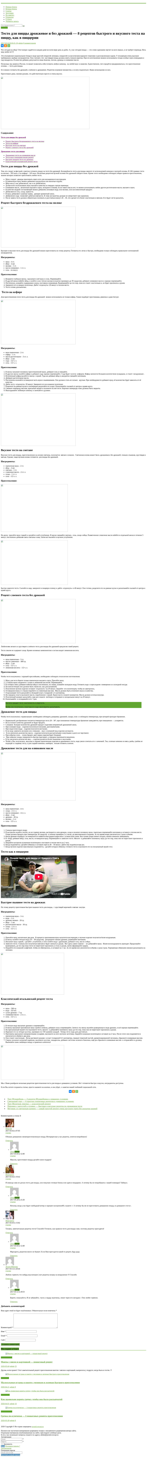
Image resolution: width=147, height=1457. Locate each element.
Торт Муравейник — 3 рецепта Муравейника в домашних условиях (37, 1099)
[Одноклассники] (5, 45)
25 (16, 1366)
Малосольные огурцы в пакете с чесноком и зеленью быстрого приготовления (40, 1382)
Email (4, 1336)
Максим (9, 1129)
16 (16, 1404)
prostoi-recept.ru (38, 1427)
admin (20, 43)
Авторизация (6, 1448)
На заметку (10, 15)
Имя (3, 1331)
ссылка (8, 1133)
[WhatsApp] (8, 45)
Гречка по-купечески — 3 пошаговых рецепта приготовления (32, 1416)
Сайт (3, 1340)
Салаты (8, 11)
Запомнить (8, 1444)
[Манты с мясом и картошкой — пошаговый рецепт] (27, 1354)
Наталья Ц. (10, 1175)
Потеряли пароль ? (12, 1446)
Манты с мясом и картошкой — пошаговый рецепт (26, 1362)
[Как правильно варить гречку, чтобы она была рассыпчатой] (30, 1391)
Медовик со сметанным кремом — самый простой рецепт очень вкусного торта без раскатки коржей (52, 1108)
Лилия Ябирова (12, 1267)
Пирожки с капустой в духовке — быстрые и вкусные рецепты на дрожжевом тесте (44, 1106)
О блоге (9, 19)
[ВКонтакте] (2, 45)
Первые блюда (11, 7)
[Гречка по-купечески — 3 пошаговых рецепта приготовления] (31, 1408)
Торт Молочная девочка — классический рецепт (29, 1104)
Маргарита (10, 1221)
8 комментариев (29, 43)
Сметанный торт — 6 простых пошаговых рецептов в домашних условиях (40, 1101)
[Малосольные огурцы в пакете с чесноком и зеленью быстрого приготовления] (37, 1374)
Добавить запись (12, 21)
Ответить (9, 1141)
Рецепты (4, 28)
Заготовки (10, 13)
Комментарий (7, 1327)
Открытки (10, 17)
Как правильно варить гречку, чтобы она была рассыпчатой (31, 1399)
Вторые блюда (11, 9)
